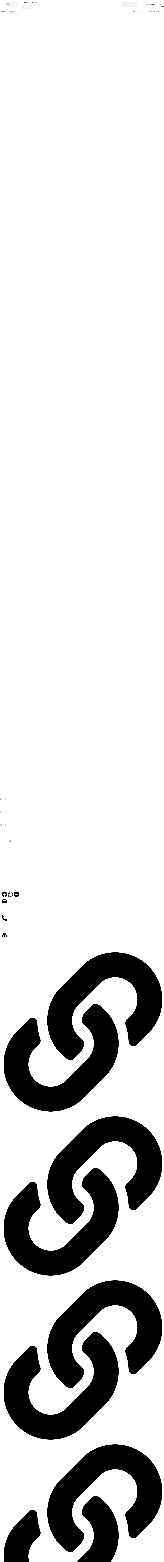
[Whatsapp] (10, 894)
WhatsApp (130, 4)
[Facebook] (4, 894)
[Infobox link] (80, 804)
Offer (13, 4)
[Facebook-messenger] (16, 894)
